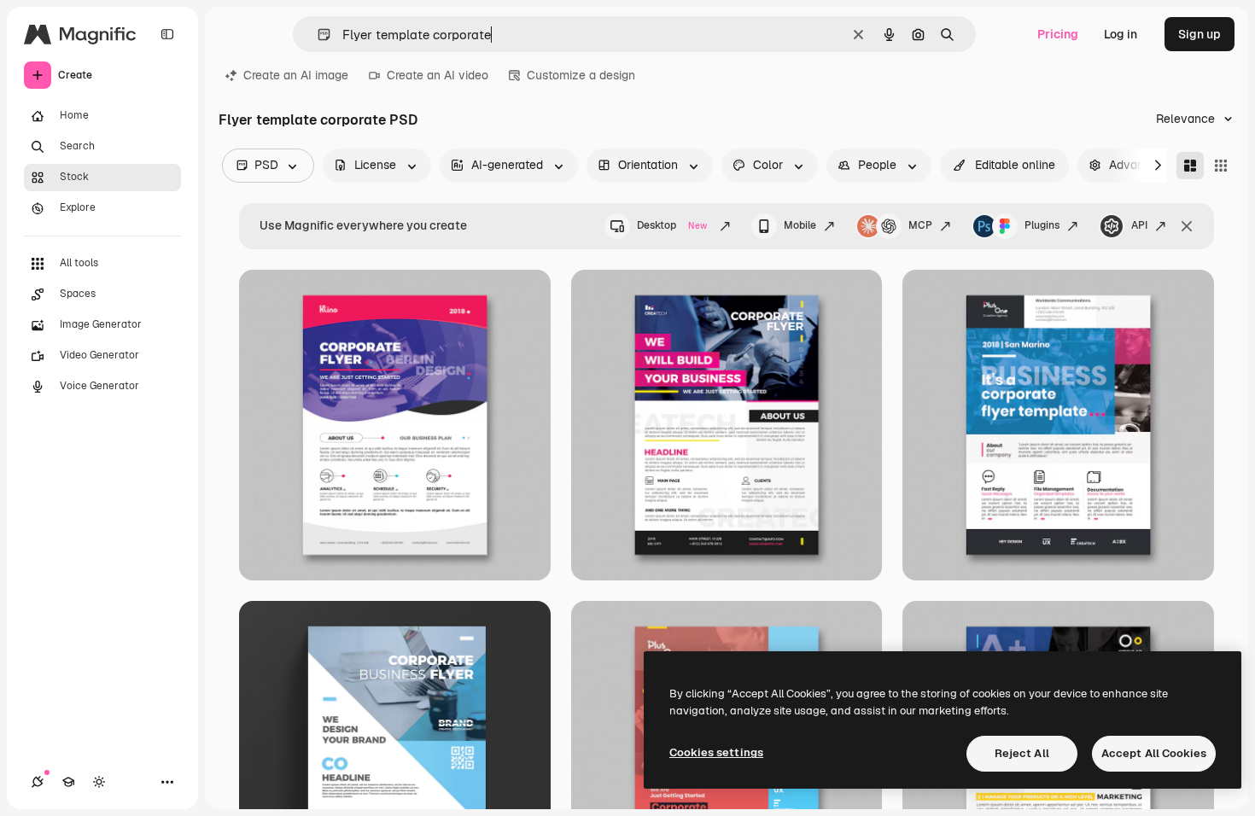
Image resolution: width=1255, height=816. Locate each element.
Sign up (1199, 34)
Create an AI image (295, 75)
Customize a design (581, 75)
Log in (1120, 34)
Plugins (1041, 225)
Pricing (1057, 34)
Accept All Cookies (1153, 753)
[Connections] (37, 782)
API (1139, 225)
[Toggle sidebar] (167, 34)
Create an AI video (437, 75)
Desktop (672, 225)
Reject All (1022, 753)
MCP (920, 225)
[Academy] (68, 782)
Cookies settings (716, 752)
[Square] (1221, 165)
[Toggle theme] (99, 782)
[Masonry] (1190, 165)
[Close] (1187, 226)
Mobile (800, 225)
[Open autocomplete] (317, 34)
